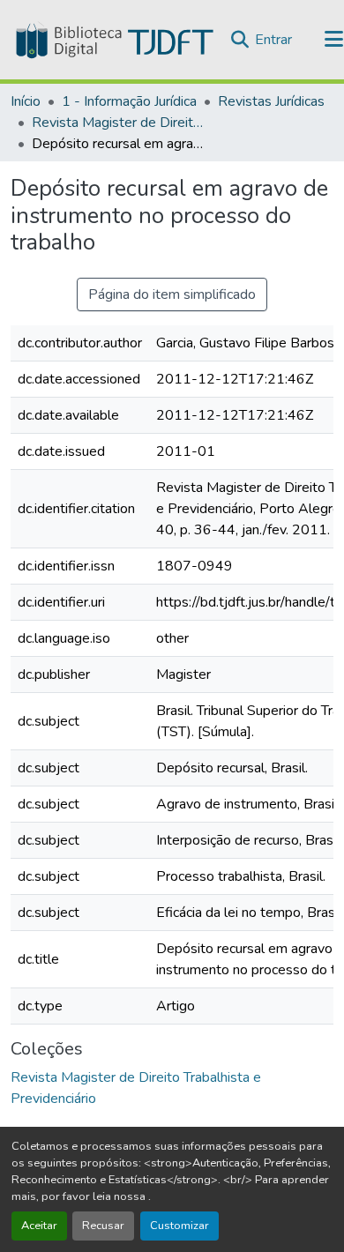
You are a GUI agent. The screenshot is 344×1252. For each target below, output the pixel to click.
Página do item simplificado (172, 294)
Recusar (103, 1225)
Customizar (179, 1225)
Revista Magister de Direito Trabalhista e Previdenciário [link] (120, 122)
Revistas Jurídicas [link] (271, 101)
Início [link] (26, 101)
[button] (113, 40)
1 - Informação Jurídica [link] (129, 101)
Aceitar (39, 1225)
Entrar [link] (273, 39)
